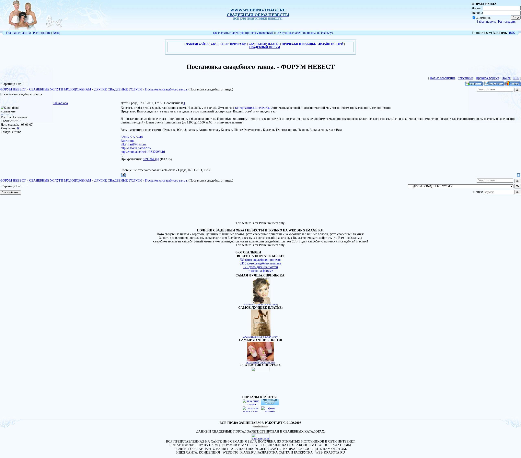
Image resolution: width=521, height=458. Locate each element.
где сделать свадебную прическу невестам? (243, 32)
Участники (465, 78)
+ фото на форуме (260, 270)
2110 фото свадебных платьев (260, 263)
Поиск (506, 78)
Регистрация (507, 21)
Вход (56, 32)
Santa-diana (60, 103)
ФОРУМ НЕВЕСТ (13, 89)
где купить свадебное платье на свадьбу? (305, 32)
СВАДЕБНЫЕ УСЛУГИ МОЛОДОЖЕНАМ (60, 89)
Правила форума (487, 78)
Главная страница (18, 32)
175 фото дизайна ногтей (260, 267)
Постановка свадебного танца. (166, 89)
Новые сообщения (442, 78)
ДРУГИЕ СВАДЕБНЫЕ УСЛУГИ (118, 89)
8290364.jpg (151, 159)
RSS (512, 32)
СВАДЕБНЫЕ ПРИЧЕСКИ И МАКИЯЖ (260, 305)
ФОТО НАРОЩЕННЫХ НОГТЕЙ (260, 362)
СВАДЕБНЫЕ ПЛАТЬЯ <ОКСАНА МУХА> (260, 337)
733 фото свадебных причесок (260, 259)
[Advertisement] (260, 208)
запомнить (483, 17)
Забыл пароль (486, 21)
